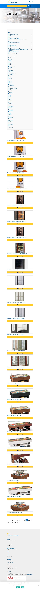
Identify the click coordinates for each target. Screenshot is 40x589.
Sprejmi (18, 587)
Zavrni (23, 587)
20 (29, 520)
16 (19, 520)
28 (12, 522)
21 (31, 520)
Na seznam (20, 142)
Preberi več (29, 574)
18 (24, 520)
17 (22, 520)
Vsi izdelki (16, 5)
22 (8, 522)
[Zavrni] (38, 585)
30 (17, 522)
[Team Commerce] (12, 2)
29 (15, 522)
